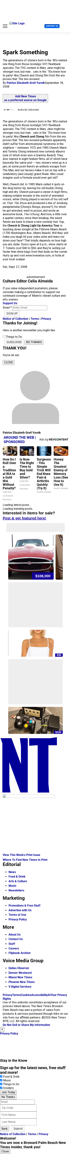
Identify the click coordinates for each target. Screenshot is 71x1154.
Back (4, 1128)
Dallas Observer (19, 968)
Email (7, 307)
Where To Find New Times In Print (25, 859)
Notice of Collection (15, 318)
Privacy (46, 318)
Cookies (26, 995)
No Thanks (8, 1097)
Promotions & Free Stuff (24, 905)
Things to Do (11, 1084)
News (12, 872)
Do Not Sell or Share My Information (26, 1025)
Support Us (52, 26)
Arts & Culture (18, 881)
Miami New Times (20, 977)
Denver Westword (20, 972)
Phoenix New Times (22, 982)
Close (5, 1151)
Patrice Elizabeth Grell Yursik (26, 83)
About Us (15, 934)
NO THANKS (34, 342)
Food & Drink (17, 876)
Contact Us (16, 939)
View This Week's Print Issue (21, 855)
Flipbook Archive (20, 953)
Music (12, 885)
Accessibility (39, 995)
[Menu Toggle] (5, 26)
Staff (12, 943)
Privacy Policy (18, 919)
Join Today (8, 1092)
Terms (35, 318)
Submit (18, 1128)
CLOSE (8, 362)
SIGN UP (12, 313)
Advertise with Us (20, 910)
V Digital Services (20, 986)
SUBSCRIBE (14, 342)
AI (49, 995)
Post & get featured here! (24, 518)
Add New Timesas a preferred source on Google (25, 98)
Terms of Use (17, 914)
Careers (14, 948)
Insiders (8, 1088)
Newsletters (16, 890)
